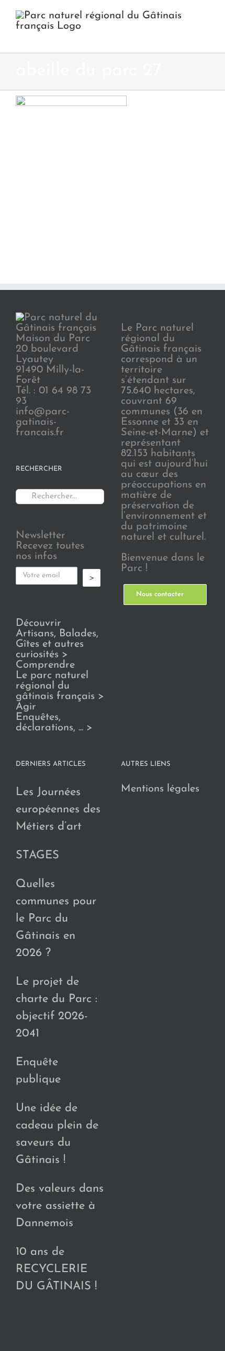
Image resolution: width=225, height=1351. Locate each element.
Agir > (54, 717)
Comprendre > (60, 681)
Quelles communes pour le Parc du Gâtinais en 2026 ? (56, 918)
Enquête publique (38, 1071)
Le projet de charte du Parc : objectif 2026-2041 (56, 1008)
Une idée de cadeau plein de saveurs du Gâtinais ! (57, 1134)
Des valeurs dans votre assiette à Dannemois (60, 1206)
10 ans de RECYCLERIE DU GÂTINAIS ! (56, 1269)
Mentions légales (160, 789)
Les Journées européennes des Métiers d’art (58, 809)
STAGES (37, 855)
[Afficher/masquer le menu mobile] (205, 36)
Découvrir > (57, 639)
